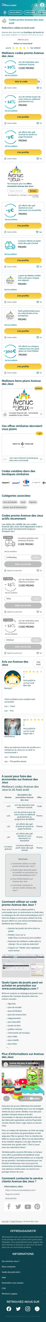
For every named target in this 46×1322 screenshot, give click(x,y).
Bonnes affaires (15, 12)
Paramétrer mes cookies (12, 1283)
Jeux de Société (10, 502)
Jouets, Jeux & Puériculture (14, 507)
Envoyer (33, 191)
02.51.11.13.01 (10, 1198)
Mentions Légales (9, 1294)
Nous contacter (9, 1267)
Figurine (32, 502)
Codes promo (30, 12)
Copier (36, 557)
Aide (4, 1277)
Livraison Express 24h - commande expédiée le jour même (23, 414)
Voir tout (38, 663)
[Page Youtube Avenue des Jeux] (27, 1206)
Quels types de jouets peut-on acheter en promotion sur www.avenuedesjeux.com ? (25, 872)
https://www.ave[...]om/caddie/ (27, 938)
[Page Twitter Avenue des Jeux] (18, 1206)
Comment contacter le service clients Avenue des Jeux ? (24, 888)
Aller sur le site (23, 564)
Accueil (5, 12)
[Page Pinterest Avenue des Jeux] (37, 1206)
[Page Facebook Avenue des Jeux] (9, 1206)
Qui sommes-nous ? (11, 1261)
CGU (4, 1288)
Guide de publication (11, 1272)
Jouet (23, 502)
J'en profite (23, 117)
